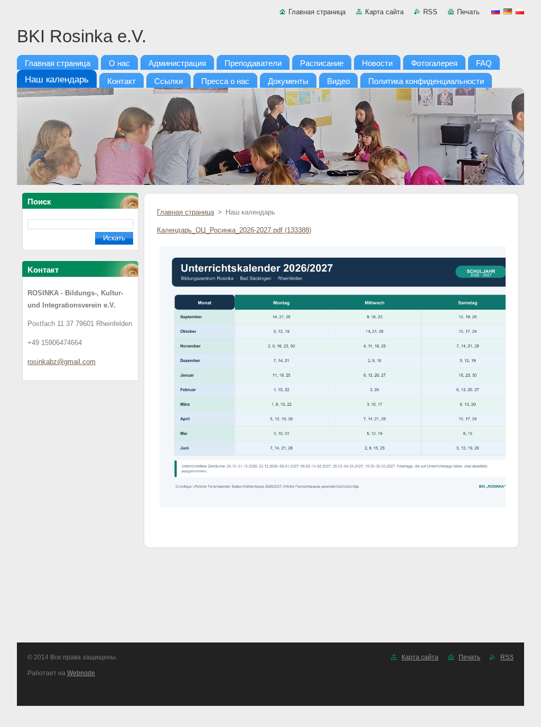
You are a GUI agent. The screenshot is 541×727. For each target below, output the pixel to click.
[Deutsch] (507, 11)
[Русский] (495, 11)
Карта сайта (384, 12)
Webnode (81, 673)
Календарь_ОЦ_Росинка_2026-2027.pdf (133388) (234, 230)
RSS (430, 12)
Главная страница (317, 12)
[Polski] (520, 11)
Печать (468, 12)
